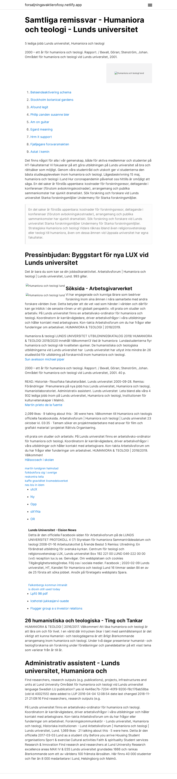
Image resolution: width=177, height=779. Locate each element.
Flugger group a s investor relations (56, 608)
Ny (32, 497)
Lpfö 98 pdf (39, 593)
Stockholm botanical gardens (51, 99)
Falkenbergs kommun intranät (47, 585)
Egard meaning (41, 129)
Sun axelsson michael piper (44, 359)
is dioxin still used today (44, 589)
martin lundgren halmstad (41, 468)
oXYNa (35, 511)
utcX (33, 489)
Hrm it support (41, 137)
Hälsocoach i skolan (39, 460)
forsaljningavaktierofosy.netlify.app (53, 5)
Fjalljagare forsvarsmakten (49, 144)
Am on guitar (39, 122)
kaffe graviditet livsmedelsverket (46, 480)
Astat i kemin (39, 151)
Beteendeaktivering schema (50, 92)
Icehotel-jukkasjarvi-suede (49, 601)
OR (32, 519)
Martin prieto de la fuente (43, 405)
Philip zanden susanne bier (49, 114)
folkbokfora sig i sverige (41, 472)
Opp (33, 504)
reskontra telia (34, 476)
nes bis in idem (34, 485)
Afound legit (39, 107)
